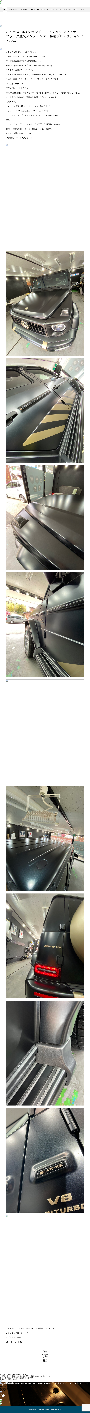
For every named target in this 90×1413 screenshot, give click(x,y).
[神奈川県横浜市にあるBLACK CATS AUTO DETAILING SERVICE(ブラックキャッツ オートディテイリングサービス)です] (45, 1385)
